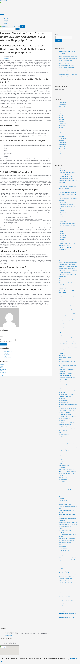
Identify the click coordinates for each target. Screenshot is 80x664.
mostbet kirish (62, 420)
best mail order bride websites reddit (67, 264)
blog (60, 278)
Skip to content (3, 0)
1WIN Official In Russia (64, 217)
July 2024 (61, 113)
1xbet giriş (61, 241)
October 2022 (62, 146)
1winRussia (61, 229)
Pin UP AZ (61, 475)
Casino (60, 280)
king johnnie (62, 355)
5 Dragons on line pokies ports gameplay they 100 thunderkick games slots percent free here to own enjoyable (68, 65)
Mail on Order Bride (63, 379)
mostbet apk (62, 392)
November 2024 (62, 104)
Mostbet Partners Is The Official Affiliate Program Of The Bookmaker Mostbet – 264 (68, 430)
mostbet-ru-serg (63, 453)
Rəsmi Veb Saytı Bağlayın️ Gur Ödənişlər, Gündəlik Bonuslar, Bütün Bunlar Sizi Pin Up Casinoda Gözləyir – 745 (68, 524)
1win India (61, 214)
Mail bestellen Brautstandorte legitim (67, 377)
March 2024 (61, 121)
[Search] (18, 29)
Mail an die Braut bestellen (65, 375)
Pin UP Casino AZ (63, 485)
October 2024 (62, 106)
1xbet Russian (62, 258)
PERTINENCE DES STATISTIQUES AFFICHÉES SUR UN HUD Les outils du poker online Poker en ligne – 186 (67, 471)
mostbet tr (61, 436)
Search (1, 336)
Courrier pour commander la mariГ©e (67, 299)
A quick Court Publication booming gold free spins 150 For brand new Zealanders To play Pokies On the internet (68, 58)
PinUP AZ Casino (63, 500)
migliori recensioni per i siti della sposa (67, 390)
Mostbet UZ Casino (63, 439)
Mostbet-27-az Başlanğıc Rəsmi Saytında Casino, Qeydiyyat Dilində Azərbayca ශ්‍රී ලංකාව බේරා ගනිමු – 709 (68, 448)
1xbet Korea (61, 253)
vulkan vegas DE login (64, 580)
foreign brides (62, 335)
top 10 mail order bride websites (66, 550)
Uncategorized (62, 555)
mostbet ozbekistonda (64, 426)
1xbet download (62, 237)
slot (60, 544)
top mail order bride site (64, 553)
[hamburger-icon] (2, 14)
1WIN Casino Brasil (63, 212)
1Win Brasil (61, 208)
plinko (60, 502)
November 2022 (62, 144)
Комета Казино (62, 611)
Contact (5, 23)
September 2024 (63, 108)
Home (5, 17)
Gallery (5, 21)
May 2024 (61, 117)
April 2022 (61, 155)
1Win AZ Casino (62, 202)
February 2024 (62, 123)
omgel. (13, 177)
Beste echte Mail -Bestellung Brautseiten (68, 266)
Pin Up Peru (61, 494)
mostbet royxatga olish (64, 434)
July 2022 (61, 153)
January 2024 (62, 125)
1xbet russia (61, 256)
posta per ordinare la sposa (65, 504)
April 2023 (61, 134)
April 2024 (61, 119)
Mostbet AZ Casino (63, 400)
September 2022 (63, 148)
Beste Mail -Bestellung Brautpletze (67, 268)
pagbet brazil (62, 467)
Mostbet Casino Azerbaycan (65, 412)
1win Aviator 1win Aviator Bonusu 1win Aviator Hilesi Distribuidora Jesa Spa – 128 (67, 194)
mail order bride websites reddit (66, 381)
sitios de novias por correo (65, 542)
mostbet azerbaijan (63, 402)
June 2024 (61, 115)
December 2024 (62, 102)
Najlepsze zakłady (63, 459)
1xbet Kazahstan (62, 251)
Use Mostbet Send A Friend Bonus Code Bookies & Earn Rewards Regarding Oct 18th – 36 (68, 559)
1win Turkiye (62, 219)
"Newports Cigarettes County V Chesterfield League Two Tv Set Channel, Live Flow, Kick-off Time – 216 (67, 178)
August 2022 (62, 151)
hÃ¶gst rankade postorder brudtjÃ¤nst (67, 341)
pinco (60, 496)
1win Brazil (61, 210)
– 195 (60, 168)
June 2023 (61, 129)
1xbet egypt (61, 239)
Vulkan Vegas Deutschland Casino (66, 582)
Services (6, 20)
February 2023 (62, 138)
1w (59, 190)
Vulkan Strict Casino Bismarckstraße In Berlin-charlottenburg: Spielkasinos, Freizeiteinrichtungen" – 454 (67, 576)
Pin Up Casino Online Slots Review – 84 (68, 492)
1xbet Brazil (61, 233)
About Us (6, 18)
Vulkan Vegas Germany (64, 585)
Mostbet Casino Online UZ (65, 414)
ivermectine (61, 353)
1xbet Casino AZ (62, 235)
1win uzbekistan (62, 221)
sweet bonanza (62, 546)
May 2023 (61, 132)
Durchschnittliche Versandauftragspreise (68, 313)
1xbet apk (61, 231)
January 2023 (62, 140)
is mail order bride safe (64, 351)
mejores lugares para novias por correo (68, 388)
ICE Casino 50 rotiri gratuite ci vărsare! (67, 70)
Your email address (4, 341)
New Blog (61, 461)
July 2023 (61, 127)
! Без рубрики (62, 170)
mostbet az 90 (62, 398)
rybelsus (61, 528)
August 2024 (62, 111)
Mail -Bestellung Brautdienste (65, 373)
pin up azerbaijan (63, 479)
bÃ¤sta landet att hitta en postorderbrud (68, 262)
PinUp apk (61, 498)
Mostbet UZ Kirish (63, 441)
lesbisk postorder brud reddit (65, 357)
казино (60, 609)
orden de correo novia (64, 465)
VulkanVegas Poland (63, 603)
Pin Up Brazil (62, 481)
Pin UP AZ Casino (63, 477)
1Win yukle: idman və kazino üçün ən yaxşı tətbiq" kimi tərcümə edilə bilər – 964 (67, 225)
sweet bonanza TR (63, 548)
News (60, 463)
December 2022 (62, 142)
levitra (60, 359)
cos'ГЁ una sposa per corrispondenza (67, 296)
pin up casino (62, 483)
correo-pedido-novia (63, 294)
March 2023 (61, 136)
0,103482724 (62, 182)
